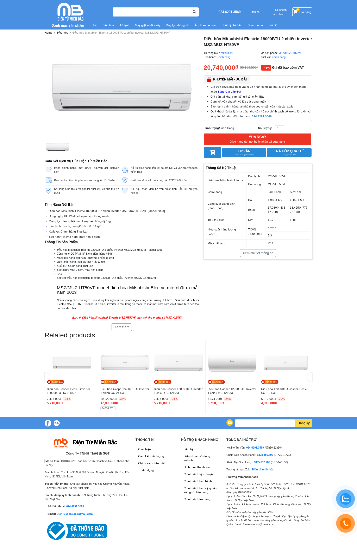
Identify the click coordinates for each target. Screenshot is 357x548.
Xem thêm (121, 327)
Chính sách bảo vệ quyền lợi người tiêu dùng (200, 490)
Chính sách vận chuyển (199, 474)
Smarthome (255, 25)
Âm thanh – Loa (205, 25)
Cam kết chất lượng (151, 456)
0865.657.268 (262, 462)
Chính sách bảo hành (198, 481)
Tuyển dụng (146, 470)
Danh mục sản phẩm (67, 25)
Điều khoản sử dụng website (197, 458)
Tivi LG (272, 25)
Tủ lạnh (125, 25)
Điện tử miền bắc (263, 469)
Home (48, 32)
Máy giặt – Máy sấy (147, 25)
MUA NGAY (257, 139)
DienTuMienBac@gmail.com (75, 513)
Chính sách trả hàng (197, 499)
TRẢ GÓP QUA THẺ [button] (289, 152)
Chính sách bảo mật (151, 463)
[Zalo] (56, 423)
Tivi (95, 25)
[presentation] (47, 377)
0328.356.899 (265, 454)
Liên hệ (255, 11)
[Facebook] (48, 423)
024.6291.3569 (230, 12)
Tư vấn (244, 152)
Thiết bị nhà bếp (231, 25)
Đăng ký (304, 423)
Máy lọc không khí (177, 25)
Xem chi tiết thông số (258, 253)
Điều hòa (108, 25)
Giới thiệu (144, 449)
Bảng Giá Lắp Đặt (229, 91)
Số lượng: (265, 128)
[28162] (212, 152)
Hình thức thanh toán (197, 467)
